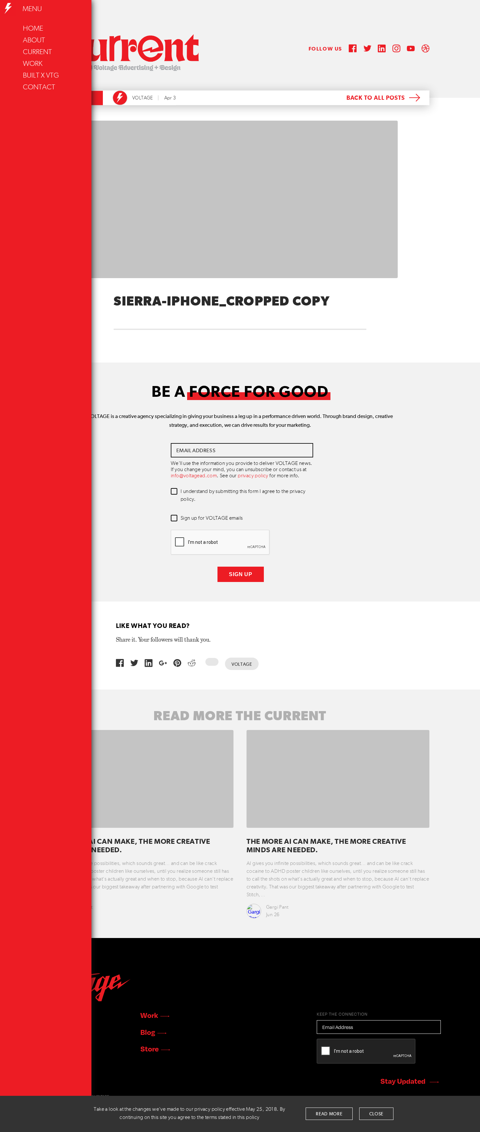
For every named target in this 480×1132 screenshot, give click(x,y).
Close (376, 1114)
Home (33, 28)
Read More (329, 1114)
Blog (147, 1031)
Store (149, 1048)
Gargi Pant (277, 907)
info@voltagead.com (194, 476)
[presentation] (220, 542)
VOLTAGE (142, 98)
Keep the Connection (342, 1014)
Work (32, 63)
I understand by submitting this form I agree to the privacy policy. (243, 495)
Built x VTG (41, 75)
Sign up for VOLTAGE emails (212, 518)
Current (37, 52)
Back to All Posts (375, 98)
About (34, 40)
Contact (39, 87)
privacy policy (253, 476)
